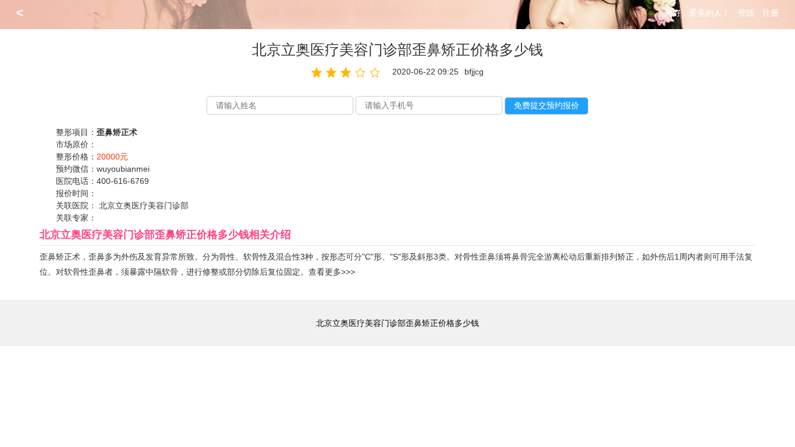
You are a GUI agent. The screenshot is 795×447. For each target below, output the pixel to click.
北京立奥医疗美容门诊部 (144, 205)
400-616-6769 (123, 181)
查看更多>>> (331, 271)
